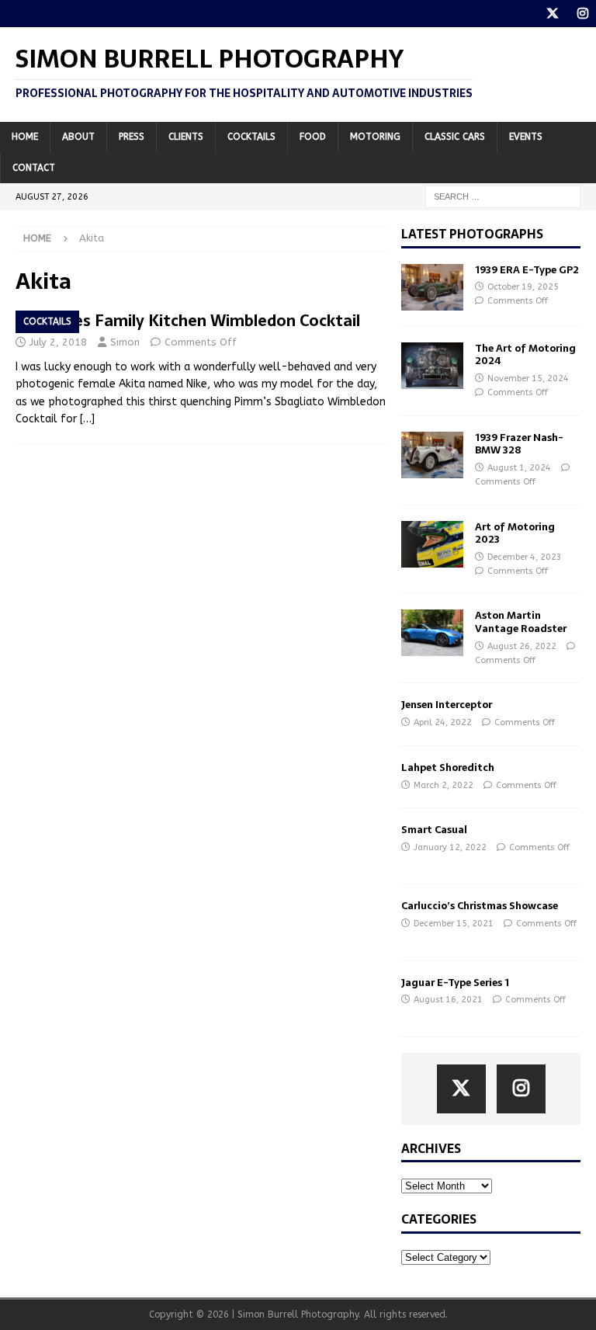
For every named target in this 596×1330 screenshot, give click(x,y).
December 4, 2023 (524, 557)
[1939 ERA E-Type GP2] (432, 287)
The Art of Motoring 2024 (525, 355)
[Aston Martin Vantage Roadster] (432, 632)
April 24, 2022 (443, 722)
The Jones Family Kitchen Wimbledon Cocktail (188, 320)
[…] (87, 418)
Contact (33, 167)
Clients (185, 136)
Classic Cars (454, 136)
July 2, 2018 (58, 342)
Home (25, 136)
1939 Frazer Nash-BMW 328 (519, 444)
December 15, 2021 (454, 923)
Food (313, 136)
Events (525, 136)
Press (131, 136)
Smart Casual (434, 829)
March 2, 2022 (443, 785)
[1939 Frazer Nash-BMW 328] (432, 455)
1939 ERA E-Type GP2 (527, 270)
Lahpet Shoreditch (447, 767)
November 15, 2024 (528, 378)
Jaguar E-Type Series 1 (455, 982)
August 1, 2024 (519, 468)
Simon (125, 342)
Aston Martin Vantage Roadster (521, 622)
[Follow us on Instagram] (582, 13)
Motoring (375, 136)
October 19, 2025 (523, 287)
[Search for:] (502, 196)
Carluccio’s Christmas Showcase (479, 906)
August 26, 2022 (521, 646)
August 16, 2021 (448, 1000)
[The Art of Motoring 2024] (432, 365)
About (78, 136)
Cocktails (251, 136)
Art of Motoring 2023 (515, 533)
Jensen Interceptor (446, 704)
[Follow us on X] (552, 13)
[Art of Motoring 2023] (432, 544)
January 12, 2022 (450, 847)
